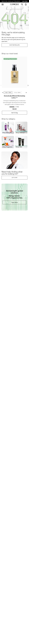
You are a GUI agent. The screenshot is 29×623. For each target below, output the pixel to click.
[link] (14, 72)
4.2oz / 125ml (8, 92)
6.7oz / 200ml (17, 92)
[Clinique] (14, 4)
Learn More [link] (24, 1)
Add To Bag (14, 112)
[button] (26, 4)
